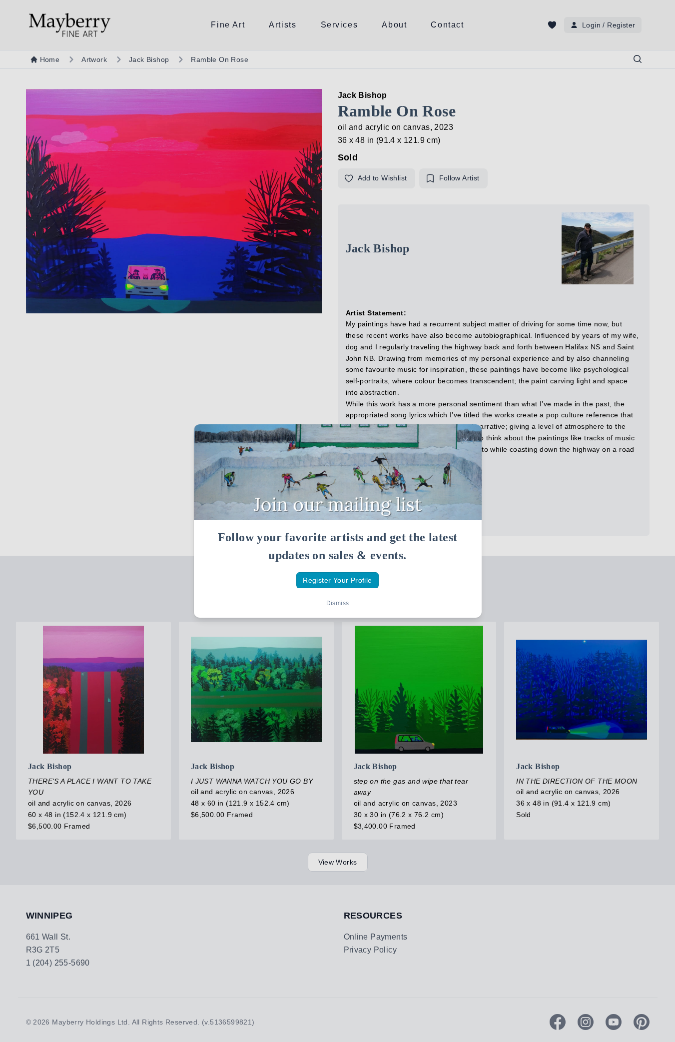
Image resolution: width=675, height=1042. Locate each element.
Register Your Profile (337, 580)
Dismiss (337, 603)
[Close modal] (466, 440)
